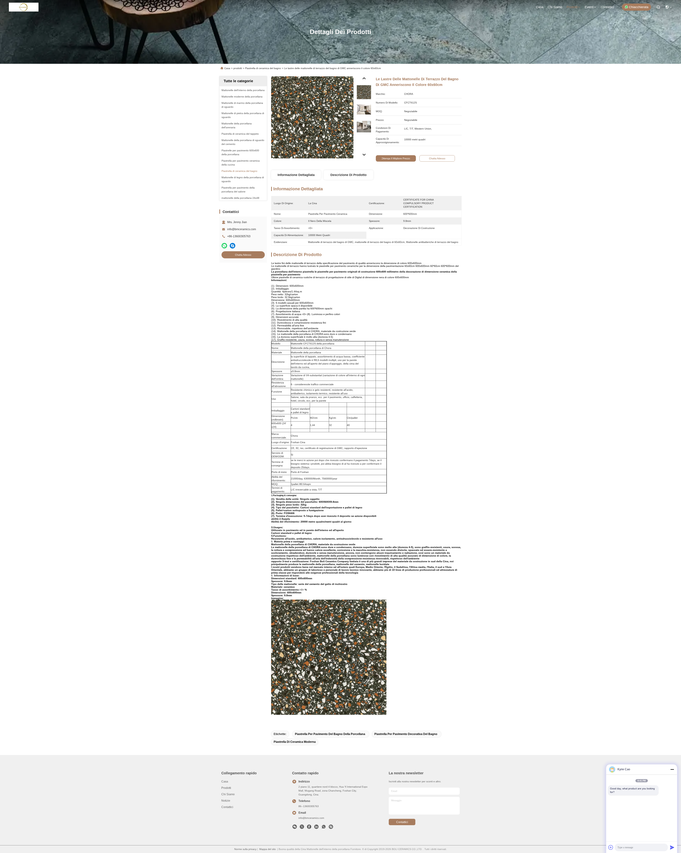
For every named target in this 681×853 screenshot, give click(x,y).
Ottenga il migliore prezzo (396, 158)
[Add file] (610, 847)
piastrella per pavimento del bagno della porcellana (330, 734)
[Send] (672, 847)
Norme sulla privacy (245, 849)
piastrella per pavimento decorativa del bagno (405, 734)
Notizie (225, 800)
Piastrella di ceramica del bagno (263, 68)
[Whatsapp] (224, 245)
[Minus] (672, 769)
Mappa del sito (267, 849)
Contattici (607, 7)
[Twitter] (301, 827)
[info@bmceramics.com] (330, 827)
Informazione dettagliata (296, 175)
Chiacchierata (638, 7)
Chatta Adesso (243, 254)
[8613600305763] (323, 827)
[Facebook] (309, 827)
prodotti (572, 7)
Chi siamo (555, 7)
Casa (539, 7)
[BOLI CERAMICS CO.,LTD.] (23, 7)
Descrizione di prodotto (348, 175)
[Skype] (232, 245)
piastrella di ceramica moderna (295, 741)
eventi (589, 7)
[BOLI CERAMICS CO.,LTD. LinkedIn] (316, 827)
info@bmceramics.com (241, 229)
